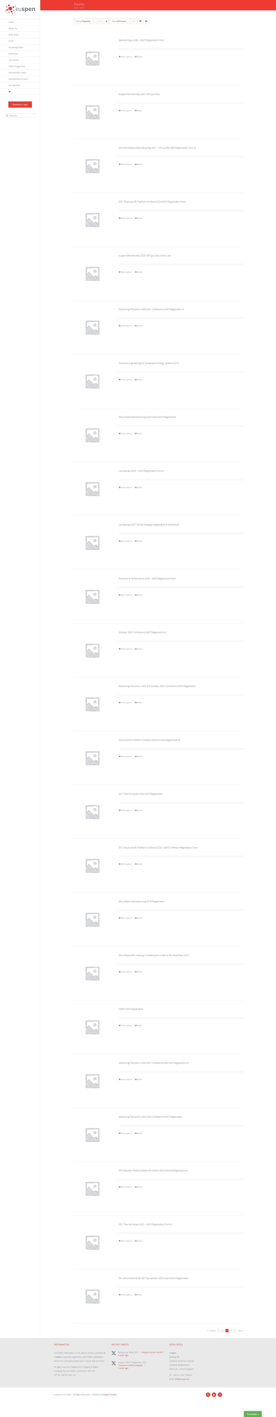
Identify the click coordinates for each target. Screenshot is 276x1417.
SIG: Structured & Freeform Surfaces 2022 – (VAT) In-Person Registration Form (158, 847)
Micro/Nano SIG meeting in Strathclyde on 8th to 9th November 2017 (154, 955)
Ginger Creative (110, 1394)
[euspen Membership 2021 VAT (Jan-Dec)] (92, 112)
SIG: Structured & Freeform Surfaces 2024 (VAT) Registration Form (152, 201)
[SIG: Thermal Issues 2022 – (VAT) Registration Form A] (92, 1242)
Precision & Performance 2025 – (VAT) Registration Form (147, 578)
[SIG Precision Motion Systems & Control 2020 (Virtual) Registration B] (92, 1188)
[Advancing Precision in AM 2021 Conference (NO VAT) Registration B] (92, 1081)
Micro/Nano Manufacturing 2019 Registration (141, 901)
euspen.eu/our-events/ (152, 1352)
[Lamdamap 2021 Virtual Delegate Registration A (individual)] (92, 542)
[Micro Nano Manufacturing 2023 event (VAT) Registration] (92, 435)
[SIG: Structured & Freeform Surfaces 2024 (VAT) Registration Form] (92, 219)
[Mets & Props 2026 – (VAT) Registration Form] (92, 58)
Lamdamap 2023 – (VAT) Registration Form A (141, 470)
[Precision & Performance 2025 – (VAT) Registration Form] (92, 596)
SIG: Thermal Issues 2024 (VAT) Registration (141, 793)
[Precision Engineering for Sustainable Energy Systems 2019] (92, 381)
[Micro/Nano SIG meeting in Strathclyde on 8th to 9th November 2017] (92, 973)
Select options (126, 56)
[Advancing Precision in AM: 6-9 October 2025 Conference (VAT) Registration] (92, 704)
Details (139, 56)
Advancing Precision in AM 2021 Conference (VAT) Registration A (151, 309)
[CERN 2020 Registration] (92, 1027)
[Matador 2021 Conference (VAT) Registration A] (92, 650)
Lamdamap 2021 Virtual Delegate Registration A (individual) (149, 524)
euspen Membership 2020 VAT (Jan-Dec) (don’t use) (145, 255)
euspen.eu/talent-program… (131, 1365)
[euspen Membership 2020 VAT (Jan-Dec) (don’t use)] (92, 273)
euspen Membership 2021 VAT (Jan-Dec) (139, 94)
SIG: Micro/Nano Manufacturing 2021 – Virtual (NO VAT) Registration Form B (157, 147)
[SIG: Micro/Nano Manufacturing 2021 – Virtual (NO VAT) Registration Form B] (92, 165)
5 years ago (123, 1355)
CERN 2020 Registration (131, 1009)
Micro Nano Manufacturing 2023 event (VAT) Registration (147, 417)
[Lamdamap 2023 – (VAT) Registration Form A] (92, 489)
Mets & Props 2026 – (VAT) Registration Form (141, 40)
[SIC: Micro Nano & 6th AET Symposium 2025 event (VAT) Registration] (92, 1296)
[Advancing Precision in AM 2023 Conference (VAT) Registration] (92, 1134)
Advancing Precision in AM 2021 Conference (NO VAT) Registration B (153, 1062)
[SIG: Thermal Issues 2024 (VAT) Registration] (92, 811)
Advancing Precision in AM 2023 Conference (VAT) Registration (150, 1116)
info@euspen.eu (182, 1379)
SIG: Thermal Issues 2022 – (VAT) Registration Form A (145, 1224)
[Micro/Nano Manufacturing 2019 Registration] (92, 919)
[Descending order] (106, 21)
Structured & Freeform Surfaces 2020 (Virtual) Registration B (149, 740)
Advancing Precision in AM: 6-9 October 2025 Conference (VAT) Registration (157, 686)
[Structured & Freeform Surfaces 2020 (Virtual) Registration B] (92, 758)
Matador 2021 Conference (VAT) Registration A (142, 632)
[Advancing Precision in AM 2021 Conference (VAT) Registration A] (92, 327)
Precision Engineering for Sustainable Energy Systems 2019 (149, 363)
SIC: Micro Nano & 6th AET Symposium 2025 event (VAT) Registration (153, 1278)
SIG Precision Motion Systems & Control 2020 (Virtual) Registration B (153, 1170)
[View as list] (146, 21)
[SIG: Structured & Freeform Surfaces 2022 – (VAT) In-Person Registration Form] (92, 865)
